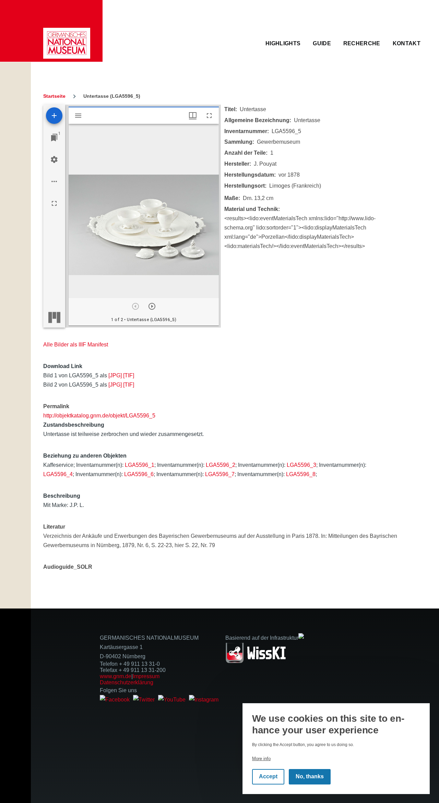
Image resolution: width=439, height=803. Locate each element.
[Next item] (152, 306)
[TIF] (128, 375)
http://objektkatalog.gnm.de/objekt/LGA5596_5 (99, 415)
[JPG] (115, 375)
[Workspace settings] (54, 159)
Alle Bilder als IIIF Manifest (75, 344)
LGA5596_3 (301, 465)
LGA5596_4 (58, 474)
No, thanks (310, 776)
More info (261, 758)
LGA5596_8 (301, 474)
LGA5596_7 (220, 474)
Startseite (54, 96)
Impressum (146, 676)
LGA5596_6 (139, 474)
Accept (268, 776)
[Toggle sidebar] (78, 115)
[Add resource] (54, 115)
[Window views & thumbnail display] (193, 115)
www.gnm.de (115, 676)
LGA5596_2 (220, 465)
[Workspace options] (54, 181)
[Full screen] (54, 203)
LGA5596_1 (139, 465)
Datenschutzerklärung (126, 682)
